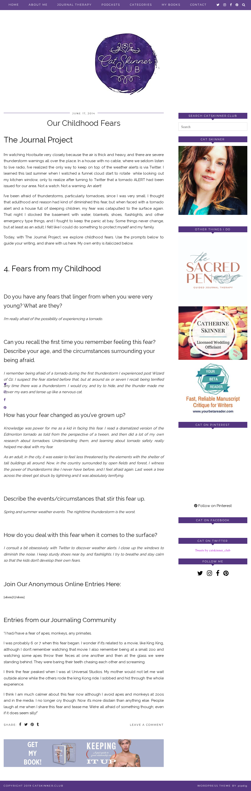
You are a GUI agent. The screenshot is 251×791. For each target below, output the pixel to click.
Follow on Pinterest (214, 506)
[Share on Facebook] (20, 725)
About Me (38, 4)
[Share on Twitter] (26, 725)
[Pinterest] (195, 448)
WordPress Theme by (222, 785)
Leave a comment (147, 724)
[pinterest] (237, 4)
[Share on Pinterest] (32, 725)
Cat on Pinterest (213, 425)
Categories (141, 4)
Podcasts (110, 4)
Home (14, 4)
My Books (171, 4)
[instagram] (224, 4)
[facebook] (231, 4)
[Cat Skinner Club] (125, 59)
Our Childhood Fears (83, 123)
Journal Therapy (74, 4)
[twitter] (218, 4)
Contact (198, 4)
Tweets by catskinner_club (212, 550)
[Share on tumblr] (38, 725)
